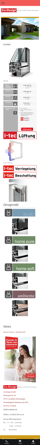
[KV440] (20, 63)
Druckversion (10, 439)
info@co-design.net (10, 409)
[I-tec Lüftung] (14, 150)
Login (35, 439)
